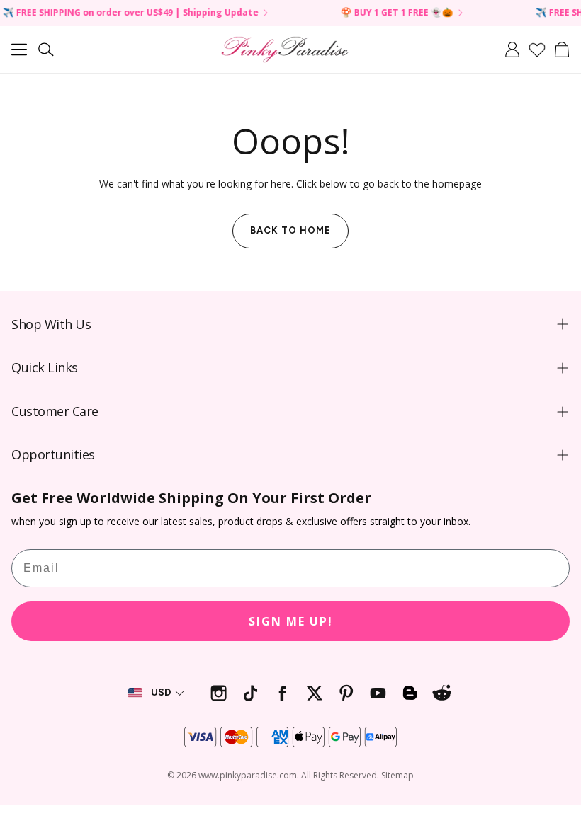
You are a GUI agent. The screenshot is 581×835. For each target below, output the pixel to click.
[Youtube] (378, 693)
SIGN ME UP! (291, 621)
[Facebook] (282, 693)
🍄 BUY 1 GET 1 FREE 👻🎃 (387, 13)
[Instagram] (219, 693)
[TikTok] (250, 693)
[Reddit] (442, 693)
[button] (19, 49)
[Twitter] (314, 693)
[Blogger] (410, 693)
